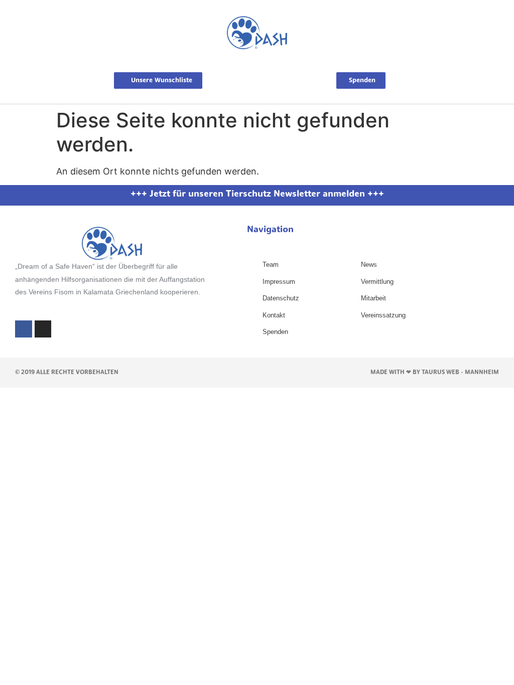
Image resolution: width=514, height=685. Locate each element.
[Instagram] (43, 328)
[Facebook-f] (23, 328)
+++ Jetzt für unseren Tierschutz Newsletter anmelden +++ (257, 194)
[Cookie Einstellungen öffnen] (22, 671)
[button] (257, 61)
